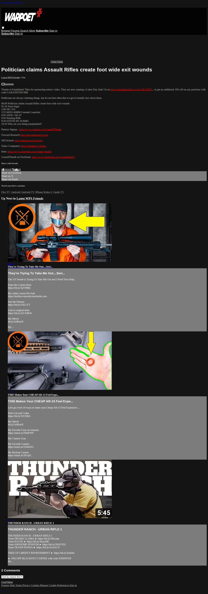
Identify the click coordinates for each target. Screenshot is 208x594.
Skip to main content (11, 2)
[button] (3, 28)
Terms (18, 585)
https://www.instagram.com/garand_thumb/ (29, 151)
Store (32, 30)
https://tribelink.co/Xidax (33, 146)
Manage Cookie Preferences (55, 585)
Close (54, 61)
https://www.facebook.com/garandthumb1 (53, 157)
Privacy (26, 585)
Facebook (6, 169)
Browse (6, 30)
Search (24, 30)
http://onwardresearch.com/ (34, 135)
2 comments (7, 84)
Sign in (53, 30)
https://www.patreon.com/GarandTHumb (40, 129)
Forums (15, 30)
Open (60, 61)
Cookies (35, 585)
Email (18, 169)
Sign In (19, 33)
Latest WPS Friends (10, 77)
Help (12, 585)
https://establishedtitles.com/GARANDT (131, 89)
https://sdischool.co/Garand (28, 140)
